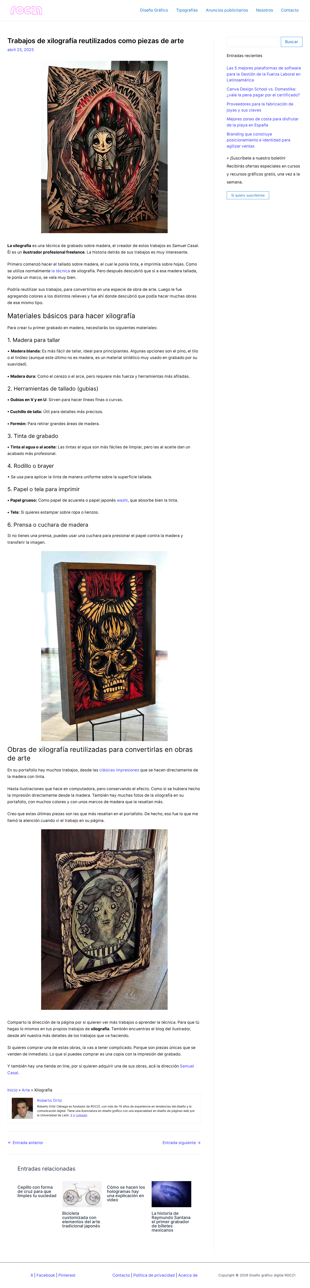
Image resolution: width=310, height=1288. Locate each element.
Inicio (12, 1090)
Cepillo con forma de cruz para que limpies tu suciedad (37, 1191)
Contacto (290, 10)
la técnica (60, 270)
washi (122, 500)
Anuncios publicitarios (227, 10)
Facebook (45, 1275)
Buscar (291, 41)
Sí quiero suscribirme (248, 195)
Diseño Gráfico (154, 10)
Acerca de (188, 1275)
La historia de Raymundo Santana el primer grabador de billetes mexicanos (171, 1222)
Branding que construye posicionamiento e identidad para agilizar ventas (258, 140)
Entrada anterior (25, 1143)
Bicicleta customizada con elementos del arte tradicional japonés (81, 1219)
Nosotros (264, 10)
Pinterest (66, 1275)
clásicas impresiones (119, 770)
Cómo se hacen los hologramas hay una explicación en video (126, 1193)
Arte (26, 1090)
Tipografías (187, 10)
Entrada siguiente (182, 1143)
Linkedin (81, 1115)
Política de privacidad (154, 1275)
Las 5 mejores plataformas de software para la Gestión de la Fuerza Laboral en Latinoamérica (264, 74)
